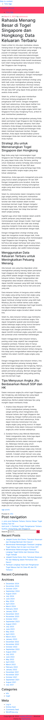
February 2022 (12, 667)
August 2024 (11, 594)
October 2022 (11, 647)
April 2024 (10, 604)
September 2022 (13, 649)
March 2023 (11, 637)
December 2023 (12, 614)
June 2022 (10, 657)
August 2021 (11, 682)
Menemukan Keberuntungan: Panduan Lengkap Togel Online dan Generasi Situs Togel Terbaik (22, 552)
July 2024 (10, 596)
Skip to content (6, 1)
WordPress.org (12, 712)
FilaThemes (26, 719)
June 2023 (10, 629)
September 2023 (13, 621)
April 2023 (10, 634)
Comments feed (12, 709)
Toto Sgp (8, 4)
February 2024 (12, 609)
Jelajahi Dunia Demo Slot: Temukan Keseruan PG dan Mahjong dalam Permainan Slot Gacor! (24, 559)
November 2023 (12, 616)
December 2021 (12, 672)
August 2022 (11, 652)
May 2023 (10, 632)
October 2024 (11, 589)
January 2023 (11, 639)
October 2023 (11, 619)
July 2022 (10, 654)
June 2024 (10, 599)
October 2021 (11, 677)
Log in (8, 704)
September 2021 (12, 680)
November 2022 (12, 644)
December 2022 (12, 642)
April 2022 (10, 662)
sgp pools (6, 510)
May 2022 (10, 659)
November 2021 (12, 675)
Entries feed (11, 707)
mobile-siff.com (8, 8)
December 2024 (12, 583)
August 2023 (11, 624)
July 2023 (10, 626)
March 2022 (11, 664)
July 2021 (10, 685)
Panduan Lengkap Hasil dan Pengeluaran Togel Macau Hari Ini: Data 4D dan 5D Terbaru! (22, 567)
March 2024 (11, 606)
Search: (5, 532)
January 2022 (11, 669)
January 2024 (11, 611)
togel (8, 696)
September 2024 (13, 591)
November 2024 (12, 586)
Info (11, 514)
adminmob (23, 16)
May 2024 (10, 601)
